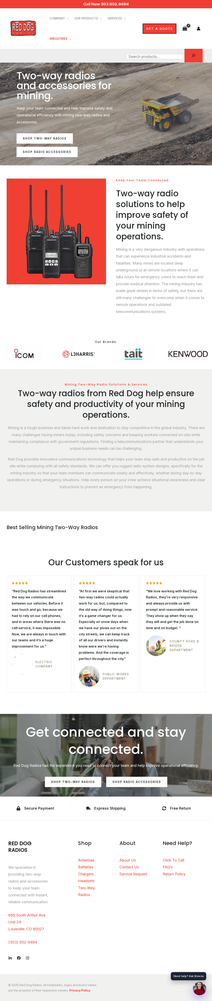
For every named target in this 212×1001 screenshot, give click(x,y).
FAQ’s (168, 867)
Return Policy (174, 874)
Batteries (85, 867)
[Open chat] (199, 988)
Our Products (86, 18)
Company (57, 18)
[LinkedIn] (10, 958)
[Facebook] (19, 958)
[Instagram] (27, 958)
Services (115, 18)
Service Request (133, 874)
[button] (67, 18)
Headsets (86, 881)
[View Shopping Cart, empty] (185, 28)
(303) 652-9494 (22, 942)
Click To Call (173, 860)
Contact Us (129, 867)
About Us (127, 860)
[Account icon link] (198, 28)
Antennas (86, 860)
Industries (58, 38)
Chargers (86, 874)
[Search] (193, 55)
